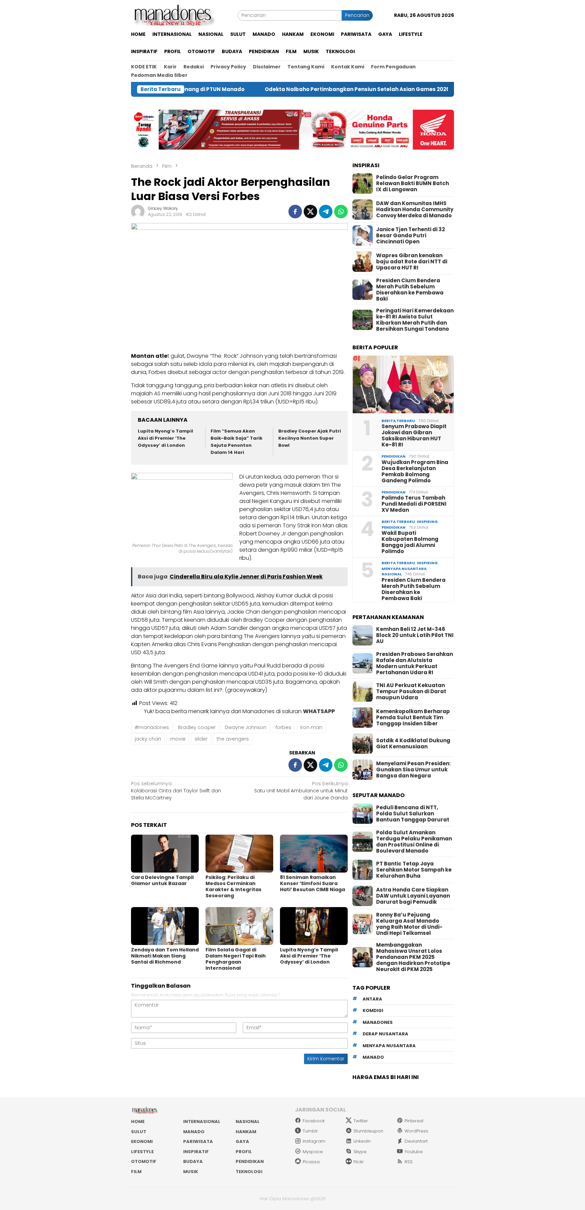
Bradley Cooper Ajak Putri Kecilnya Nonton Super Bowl (309, 438)
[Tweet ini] (310, 211)
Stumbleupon (368, 1131)
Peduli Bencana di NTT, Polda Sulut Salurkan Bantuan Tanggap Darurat (412, 814)
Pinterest (414, 1121)
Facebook (314, 1121)
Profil (244, 1151)
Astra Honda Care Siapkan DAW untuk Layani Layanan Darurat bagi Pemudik (413, 896)
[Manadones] (173, 15)
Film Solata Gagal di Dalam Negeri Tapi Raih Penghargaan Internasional (235, 958)
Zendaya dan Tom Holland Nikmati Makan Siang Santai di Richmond (165, 955)
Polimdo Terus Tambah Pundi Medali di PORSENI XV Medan (414, 504)
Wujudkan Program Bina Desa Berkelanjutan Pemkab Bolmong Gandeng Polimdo (415, 471)
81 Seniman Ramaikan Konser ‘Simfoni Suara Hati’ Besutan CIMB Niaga (312, 883)
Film (136, 1171)
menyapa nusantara (389, 1045)
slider (201, 738)
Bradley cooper (197, 727)
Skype (360, 1151)
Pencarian (357, 15)
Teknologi (249, 1171)
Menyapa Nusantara (404, 568)
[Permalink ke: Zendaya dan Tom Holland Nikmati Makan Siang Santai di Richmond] (165, 926)
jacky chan (148, 738)
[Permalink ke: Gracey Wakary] (138, 211)
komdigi (373, 1010)
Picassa (311, 1162)
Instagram (314, 1141)
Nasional (392, 574)
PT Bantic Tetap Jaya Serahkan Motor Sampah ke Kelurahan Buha (414, 870)
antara (372, 999)
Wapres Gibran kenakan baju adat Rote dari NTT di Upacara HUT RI (411, 261)
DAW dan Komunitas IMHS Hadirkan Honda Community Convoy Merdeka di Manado (414, 209)
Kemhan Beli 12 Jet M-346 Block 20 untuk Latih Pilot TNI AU (415, 635)
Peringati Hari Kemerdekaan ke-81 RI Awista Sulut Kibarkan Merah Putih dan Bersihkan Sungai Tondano (415, 320)
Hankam (246, 1131)
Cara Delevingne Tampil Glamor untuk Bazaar (162, 880)
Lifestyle (142, 1151)
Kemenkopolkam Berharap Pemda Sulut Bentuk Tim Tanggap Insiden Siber (413, 717)
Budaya (193, 1161)
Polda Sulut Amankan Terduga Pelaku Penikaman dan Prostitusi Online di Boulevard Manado (414, 842)
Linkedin (362, 1141)
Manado (193, 1131)
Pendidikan (394, 456)
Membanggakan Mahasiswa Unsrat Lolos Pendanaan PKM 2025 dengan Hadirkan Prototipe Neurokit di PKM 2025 (413, 957)
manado (373, 1057)
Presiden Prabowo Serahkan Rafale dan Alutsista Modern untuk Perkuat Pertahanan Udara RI (414, 663)
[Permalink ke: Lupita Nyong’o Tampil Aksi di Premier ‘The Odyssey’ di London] (314, 926)
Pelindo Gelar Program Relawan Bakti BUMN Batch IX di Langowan (412, 183)
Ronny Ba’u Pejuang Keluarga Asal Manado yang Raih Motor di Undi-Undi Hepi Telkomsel (409, 924)
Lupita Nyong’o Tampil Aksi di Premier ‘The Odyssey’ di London (165, 438)
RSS (409, 1162)
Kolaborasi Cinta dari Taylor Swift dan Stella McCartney (176, 790)
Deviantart (416, 1141)
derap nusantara (385, 1034)
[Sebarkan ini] (295, 211)
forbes (283, 727)
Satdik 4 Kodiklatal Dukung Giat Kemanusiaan (413, 744)
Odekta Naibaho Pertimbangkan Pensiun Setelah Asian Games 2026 (308, 89)
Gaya (242, 1141)
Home (138, 1121)
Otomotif (143, 1161)
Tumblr (310, 1131)
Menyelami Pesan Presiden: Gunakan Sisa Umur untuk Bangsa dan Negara (413, 770)
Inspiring (427, 521)
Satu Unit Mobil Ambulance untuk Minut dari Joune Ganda (301, 790)
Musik (190, 1171)
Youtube (414, 1151)
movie (178, 738)
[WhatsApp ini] (341, 211)
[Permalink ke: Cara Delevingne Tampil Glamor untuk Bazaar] (165, 854)
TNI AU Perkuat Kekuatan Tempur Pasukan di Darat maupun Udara (411, 691)
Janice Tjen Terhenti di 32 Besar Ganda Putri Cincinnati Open (410, 235)
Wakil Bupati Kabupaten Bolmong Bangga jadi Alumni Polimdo (410, 542)
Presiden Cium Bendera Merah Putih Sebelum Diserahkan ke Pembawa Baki (409, 290)
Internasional (201, 1121)
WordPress (416, 1131)
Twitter (360, 1121)
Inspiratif (196, 1151)
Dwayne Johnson (245, 727)
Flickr (358, 1162)
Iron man (311, 727)
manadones (378, 1022)
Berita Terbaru (398, 420)
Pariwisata (198, 1141)
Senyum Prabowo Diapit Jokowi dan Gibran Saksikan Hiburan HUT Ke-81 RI (414, 435)
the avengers (233, 738)
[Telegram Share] (325, 211)
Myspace (313, 1151)
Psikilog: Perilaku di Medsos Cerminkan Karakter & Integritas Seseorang (233, 886)
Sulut (138, 1131)
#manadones (152, 727)
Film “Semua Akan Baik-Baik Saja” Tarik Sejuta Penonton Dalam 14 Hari (236, 441)
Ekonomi (142, 1141)
